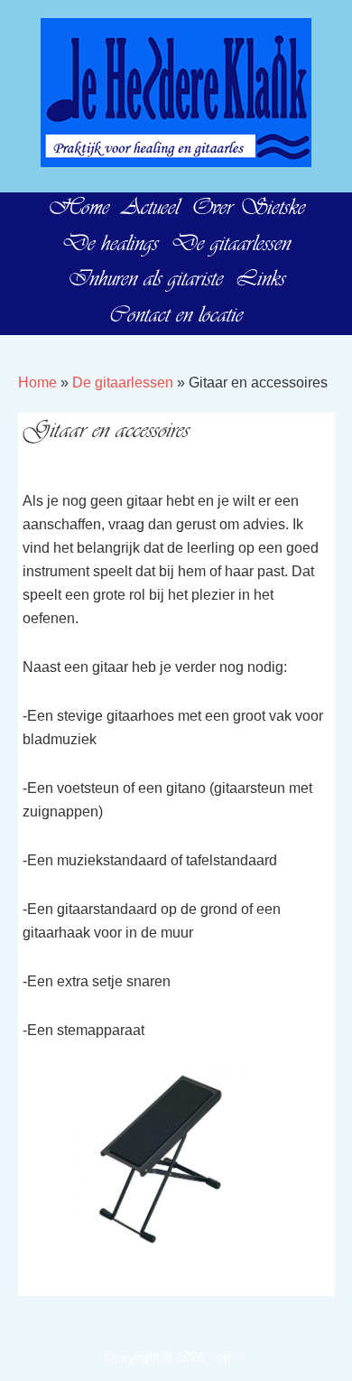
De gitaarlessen (122, 382)
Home (37, 382)
